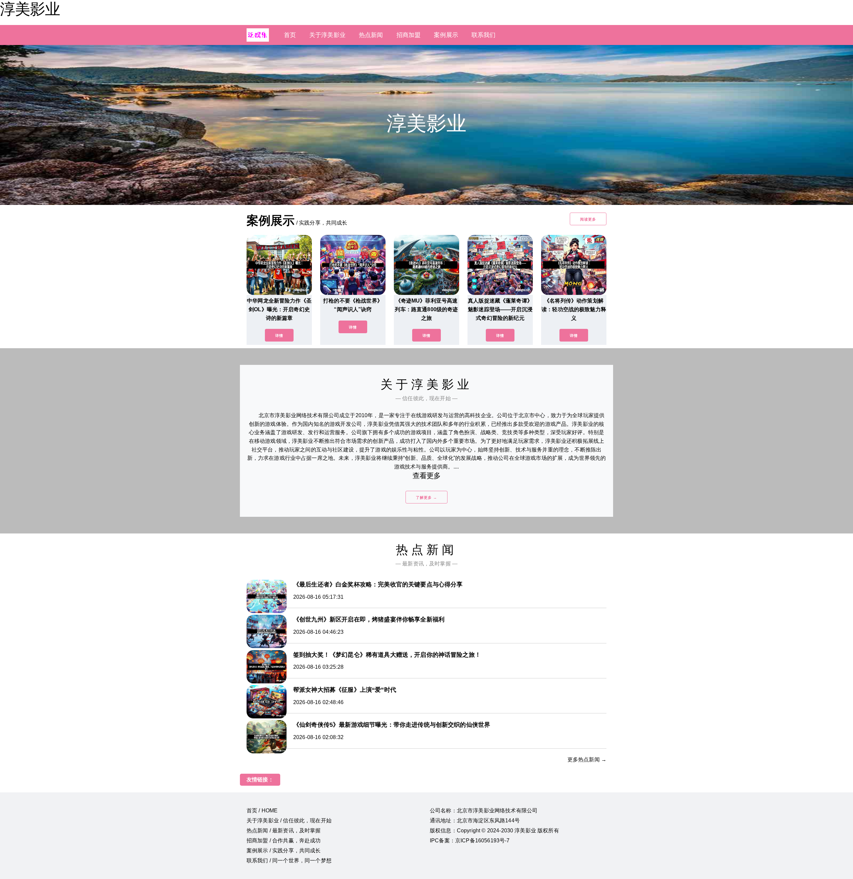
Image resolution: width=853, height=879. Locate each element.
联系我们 (483, 35)
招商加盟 (409, 35)
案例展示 (446, 35)
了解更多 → (426, 497)
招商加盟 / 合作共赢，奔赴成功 (284, 840)
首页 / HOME (262, 810)
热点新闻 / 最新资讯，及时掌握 (284, 830)
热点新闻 (371, 35)
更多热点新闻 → (586, 759)
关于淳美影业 (327, 35)
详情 (279, 336)
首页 (290, 35)
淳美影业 (30, 9)
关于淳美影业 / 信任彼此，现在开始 (289, 820)
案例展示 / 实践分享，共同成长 (284, 850)
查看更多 (427, 475)
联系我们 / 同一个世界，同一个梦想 (289, 860)
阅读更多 (588, 219)
